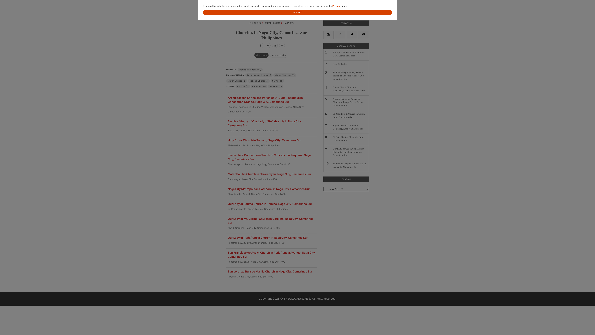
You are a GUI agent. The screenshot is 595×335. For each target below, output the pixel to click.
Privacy (336, 6)
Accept (297, 12)
